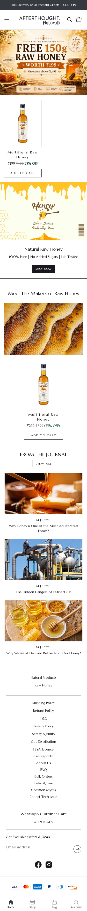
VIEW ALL (44, 463)
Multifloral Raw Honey (43, 417)
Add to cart (22, 173)
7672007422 (43, 822)
